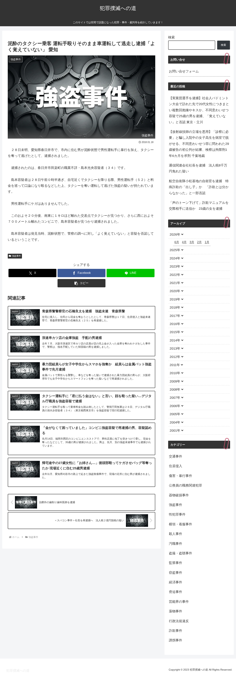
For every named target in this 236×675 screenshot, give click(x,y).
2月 (199, 242)
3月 (192, 242)
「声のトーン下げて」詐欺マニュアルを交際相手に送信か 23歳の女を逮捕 (199, 205)
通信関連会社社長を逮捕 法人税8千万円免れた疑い (198, 168)
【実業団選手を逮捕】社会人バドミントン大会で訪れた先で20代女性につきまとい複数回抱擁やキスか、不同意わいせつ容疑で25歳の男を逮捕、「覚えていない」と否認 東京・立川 (199, 110)
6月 (176, 242)
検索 (171, 37)
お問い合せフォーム (184, 71)
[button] (81, 283)
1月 (207, 242)
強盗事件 (16, 256)
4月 (184, 242)
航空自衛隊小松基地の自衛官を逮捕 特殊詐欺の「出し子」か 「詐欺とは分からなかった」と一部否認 (199, 187)
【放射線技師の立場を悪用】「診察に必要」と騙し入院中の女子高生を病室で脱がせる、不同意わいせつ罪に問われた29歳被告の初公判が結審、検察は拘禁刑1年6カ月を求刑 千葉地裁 (199, 144)
